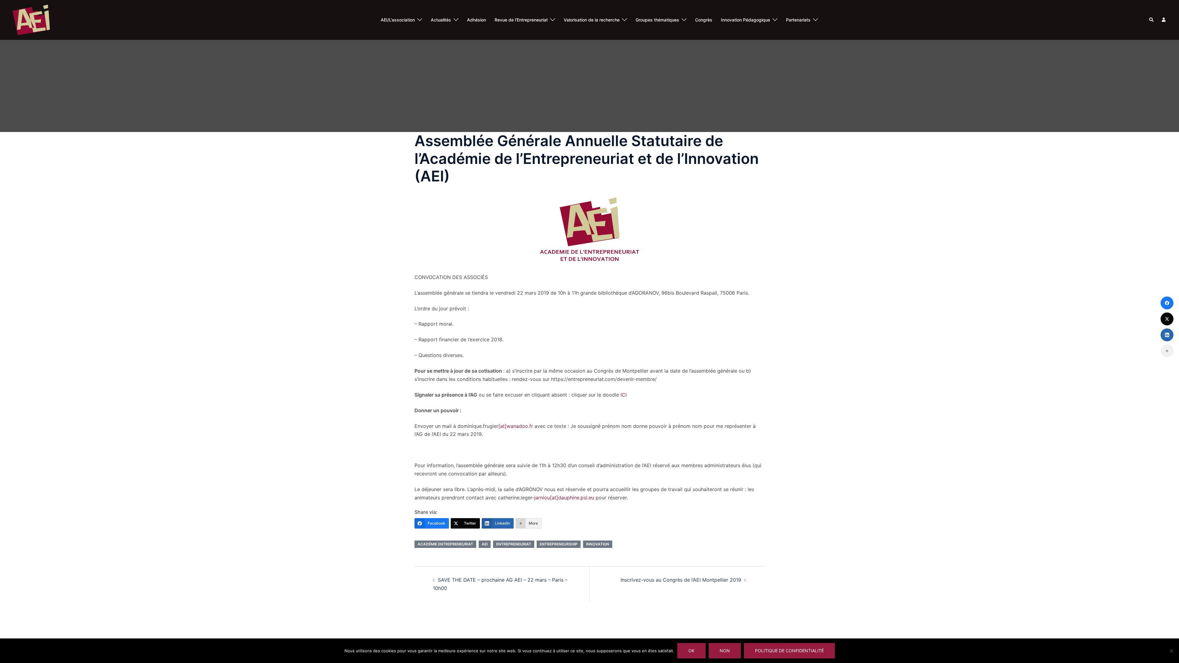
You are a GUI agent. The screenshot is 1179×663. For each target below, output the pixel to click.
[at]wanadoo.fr (515, 426)
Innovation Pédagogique (745, 19)
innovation (597, 544)
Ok (691, 650)
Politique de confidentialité (789, 650)
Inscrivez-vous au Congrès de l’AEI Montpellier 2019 (681, 580)
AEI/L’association (398, 19)
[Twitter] (1167, 318)
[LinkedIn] (1167, 334)
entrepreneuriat (513, 544)
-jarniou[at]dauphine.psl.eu (563, 497)
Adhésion (476, 19)
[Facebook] (1167, 303)
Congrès (703, 19)
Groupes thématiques (657, 19)
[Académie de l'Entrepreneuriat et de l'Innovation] (31, 19)
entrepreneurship (559, 544)
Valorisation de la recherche (592, 19)
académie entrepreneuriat (445, 544)
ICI (624, 395)
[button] (1151, 19)
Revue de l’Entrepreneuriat (521, 19)
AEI (485, 544)
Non (725, 650)
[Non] (1171, 651)
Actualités (441, 19)
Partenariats (798, 19)
